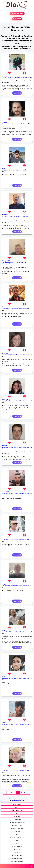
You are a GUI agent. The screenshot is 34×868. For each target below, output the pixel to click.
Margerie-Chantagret (17, 861)
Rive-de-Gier (17, 819)
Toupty (4, 584)
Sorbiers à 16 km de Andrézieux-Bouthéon (14, 170)
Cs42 (3, 307)
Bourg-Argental (17, 846)
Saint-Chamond (17, 810)
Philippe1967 (6, 261)
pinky (3, 769)
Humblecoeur (6, 538)
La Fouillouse (17, 840)
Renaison (17, 849)
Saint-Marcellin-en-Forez (17, 837)
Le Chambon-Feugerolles (17, 822)
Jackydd (4, 76)
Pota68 (4, 168)
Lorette (17, 834)
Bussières (17, 852)
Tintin (3, 722)
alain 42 (4, 445)
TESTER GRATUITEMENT (17, 13)
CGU (14, 866)
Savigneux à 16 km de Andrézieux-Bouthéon (15, 216)
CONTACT (30, 866)
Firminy (17, 813)
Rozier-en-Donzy (17, 855)
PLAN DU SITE (21, 866)
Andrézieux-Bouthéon (17, 828)
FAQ (10, 866)
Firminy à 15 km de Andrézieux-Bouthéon (14, 77)
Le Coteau (17, 831)
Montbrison (17, 816)
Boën (17, 843)
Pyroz (3, 676)
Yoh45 (4, 630)
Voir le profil (17, 93)
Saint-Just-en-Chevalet (17, 858)
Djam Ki (4, 122)
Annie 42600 (6, 399)
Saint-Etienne (17, 804)
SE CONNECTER (17, 18)
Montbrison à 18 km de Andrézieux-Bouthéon (15, 308)
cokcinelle (5, 353)
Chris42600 (5, 492)
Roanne (17, 807)
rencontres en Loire (18, 800)
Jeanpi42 (5, 214)
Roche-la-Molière (17, 825)
